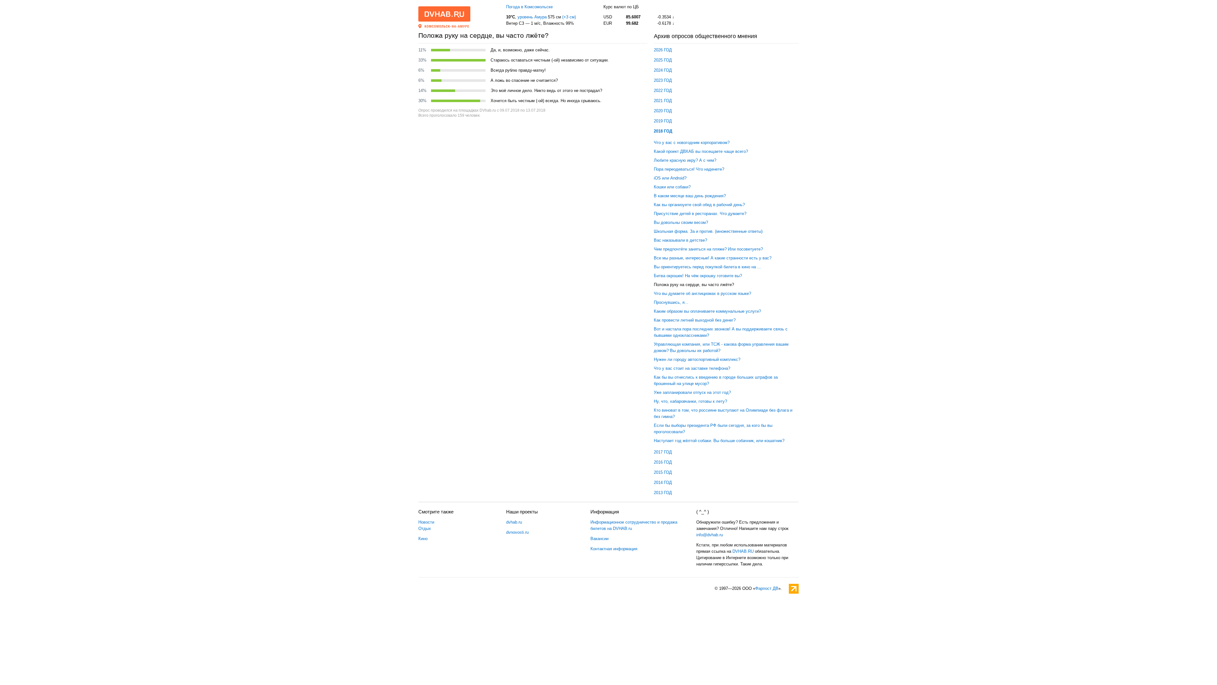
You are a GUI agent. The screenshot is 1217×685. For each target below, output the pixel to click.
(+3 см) (569, 17)
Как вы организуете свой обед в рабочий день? (699, 204)
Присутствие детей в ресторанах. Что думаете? (700, 213)
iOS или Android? (670, 178)
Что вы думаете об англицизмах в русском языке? (702, 293)
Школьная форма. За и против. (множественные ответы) (708, 231)
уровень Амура (532, 17)
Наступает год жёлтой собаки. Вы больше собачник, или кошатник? (719, 440)
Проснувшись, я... (671, 302)
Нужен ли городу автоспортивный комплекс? (697, 359)
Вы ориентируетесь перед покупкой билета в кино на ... (707, 266)
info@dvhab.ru (709, 534)
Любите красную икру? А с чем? (685, 160)
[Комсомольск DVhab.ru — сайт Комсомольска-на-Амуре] (444, 14)
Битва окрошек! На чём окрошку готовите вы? (698, 275)
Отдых (424, 528)
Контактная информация (613, 548)
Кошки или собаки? (672, 187)
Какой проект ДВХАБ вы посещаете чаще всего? (701, 151)
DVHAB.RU (743, 551)
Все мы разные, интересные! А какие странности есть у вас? (712, 258)
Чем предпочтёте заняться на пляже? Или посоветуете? (708, 249)
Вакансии (599, 538)
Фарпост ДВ (766, 588)
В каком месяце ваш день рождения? (690, 195)
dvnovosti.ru (517, 532)
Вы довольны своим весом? (681, 222)
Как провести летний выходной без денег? (695, 320)
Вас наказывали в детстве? (680, 240)
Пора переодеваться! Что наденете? (689, 169)
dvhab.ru (514, 522)
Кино (423, 538)
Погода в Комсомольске (529, 6)
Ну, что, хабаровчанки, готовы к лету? (690, 401)
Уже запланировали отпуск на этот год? (692, 392)
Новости (426, 522)
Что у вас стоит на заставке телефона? (692, 368)
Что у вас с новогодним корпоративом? (692, 142)
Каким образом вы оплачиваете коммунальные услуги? (707, 311)
